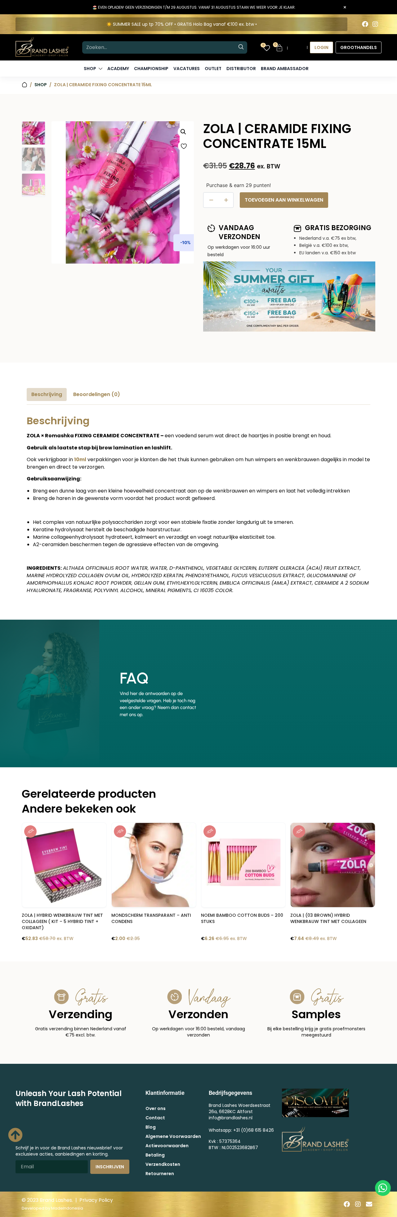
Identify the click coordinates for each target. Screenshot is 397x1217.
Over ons (155, 1108)
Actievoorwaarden (167, 1146)
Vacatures (186, 68)
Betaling (155, 1155)
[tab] (47, 394)
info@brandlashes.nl (230, 1118)
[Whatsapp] (383, 1188)
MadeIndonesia (67, 1208)
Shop (40, 85)
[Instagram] (375, 24)
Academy (118, 68)
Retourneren (159, 1173)
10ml (80, 459)
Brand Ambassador (285, 68)
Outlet (213, 68)
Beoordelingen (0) (96, 394)
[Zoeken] (241, 47)
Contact (155, 1118)
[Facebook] (365, 24)
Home (24, 85)
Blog (150, 1127)
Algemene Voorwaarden (173, 1136)
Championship (151, 68)
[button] (183, 131)
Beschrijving (46, 394)
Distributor (241, 68)
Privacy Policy (96, 1200)
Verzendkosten (162, 1164)
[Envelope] (369, 1204)
